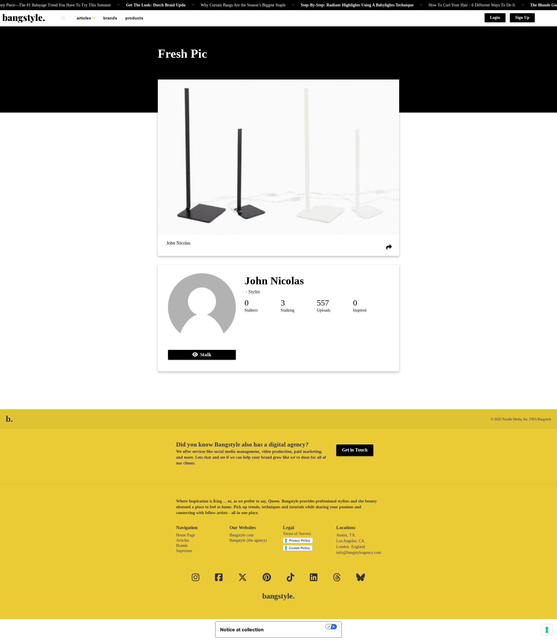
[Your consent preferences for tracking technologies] (546, 629)
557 (323, 302)
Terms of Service (297, 533)
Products (134, 18)
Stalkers (251, 310)
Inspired (359, 310)
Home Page (185, 535)
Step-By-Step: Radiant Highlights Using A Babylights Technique (348, 5)
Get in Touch (355, 449)
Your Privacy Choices (297, 627)
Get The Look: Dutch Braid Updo (146, 5)
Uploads (323, 310)
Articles (84, 18)
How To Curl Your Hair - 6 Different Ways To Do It (462, 5)
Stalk (204, 354)
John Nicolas (178, 243)
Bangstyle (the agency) (248, 540)
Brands (110, 18)
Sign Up (522, 17)
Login (495, 17)
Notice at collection (242, 629)
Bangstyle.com (241, 535)
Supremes (184, 551)
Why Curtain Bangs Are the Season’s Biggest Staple (233, 5)
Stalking (287, 310)
